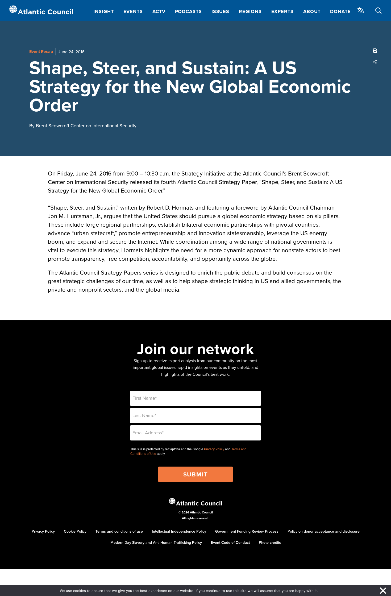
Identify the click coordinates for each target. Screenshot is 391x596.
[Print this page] (375, 51)
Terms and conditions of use (119, 531)
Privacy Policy (214, 449)
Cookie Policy (75, 531)
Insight (103, 11)
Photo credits (270, 542)
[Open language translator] (361, 10)
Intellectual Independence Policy (179, 531)
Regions (250, 11)
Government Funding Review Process (246, 531)
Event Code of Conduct (230, 542)
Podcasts (188, 11)
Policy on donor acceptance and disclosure (324, 531)
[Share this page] (375, 62)
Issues (220, 11)
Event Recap (41, 51)
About (312, 11)
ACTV (158, 11)
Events (133, 11)
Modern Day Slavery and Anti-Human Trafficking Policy (156, 542)
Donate (340, 11)
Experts (282, 11)
